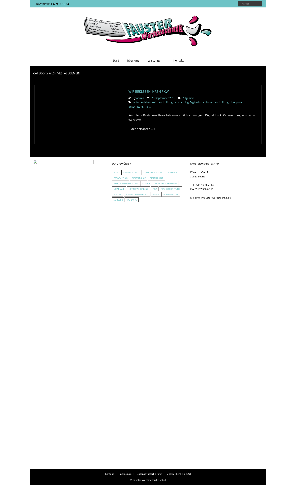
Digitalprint (156, 178)
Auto (116, 172)
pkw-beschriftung (170, 188)
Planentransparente (137, 194)
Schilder (118, 199)
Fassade (146, 183)
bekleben (172, 172)
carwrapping (181, 102)
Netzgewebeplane (138, 188)
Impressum (125, 474)
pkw (232, 102)
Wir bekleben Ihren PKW (148, 91)
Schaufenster (170, 194)
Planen (117, 194)
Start (116, 60)
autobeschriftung (162, 102)
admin (140, 98)
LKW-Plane (119, 188)
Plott (148, 106)
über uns (133, 60)
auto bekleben (142, 102)
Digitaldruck (197, 102)
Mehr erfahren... (141, 129)
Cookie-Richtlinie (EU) (179, 474)
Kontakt (178, 60)
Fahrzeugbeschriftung (126, 183)
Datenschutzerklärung (149, 474)
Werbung (132, 199)
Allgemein (189, 98)
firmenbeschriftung (217, 102)
